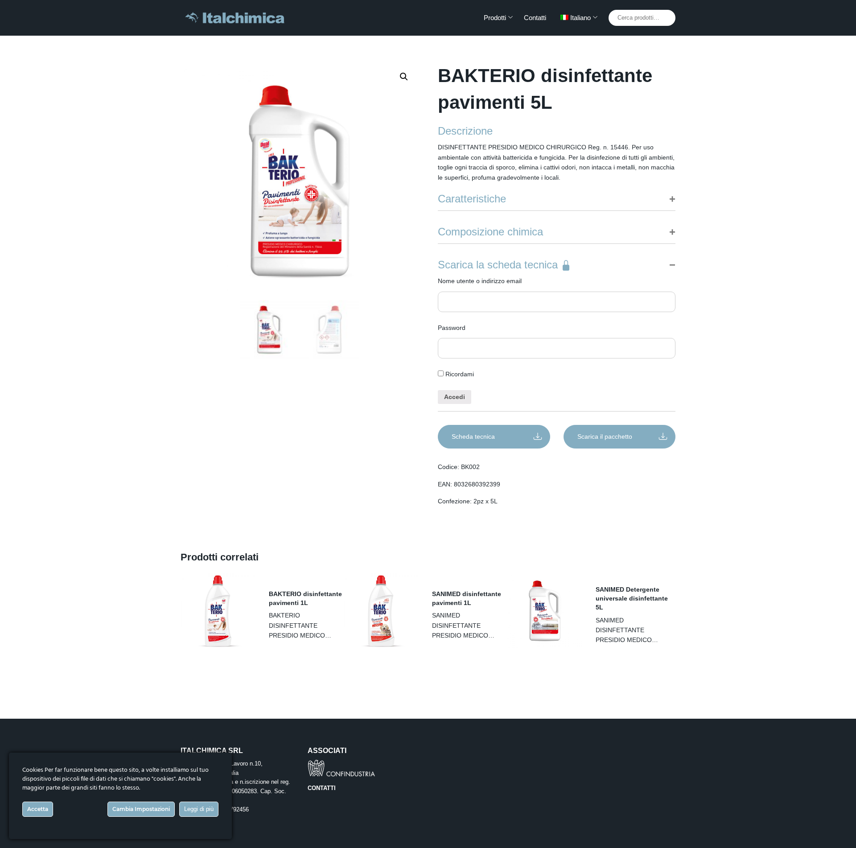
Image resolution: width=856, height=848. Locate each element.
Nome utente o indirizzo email (480, 280)
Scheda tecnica (473, 436)
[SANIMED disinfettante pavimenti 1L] (381, 610)
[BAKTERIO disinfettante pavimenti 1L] (218, 610)
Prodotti (495, 17)
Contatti (535, 17)
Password (451, 327)
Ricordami (459, 374)
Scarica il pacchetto (604, 436)
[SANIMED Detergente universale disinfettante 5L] (544, 610)
